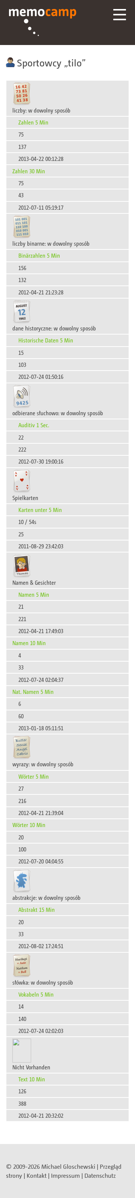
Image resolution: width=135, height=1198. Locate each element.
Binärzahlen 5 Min (39, 255)
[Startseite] (42, 22)
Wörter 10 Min (28, 825)
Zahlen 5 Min (33, 122)
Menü (119, 14)
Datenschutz (100, 1175)
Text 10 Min (31, 1079)
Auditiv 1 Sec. (33, 425)
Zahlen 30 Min (28, 171)
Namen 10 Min (29, 643)
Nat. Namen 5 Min (33, 691)
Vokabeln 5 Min (36, 994)
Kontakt (36, 1175)
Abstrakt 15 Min (36, 909)
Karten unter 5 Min (40, 509)
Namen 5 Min (33, 594)
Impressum (65, 1175)
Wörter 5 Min (33, 776)
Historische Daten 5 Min (45, 340)
